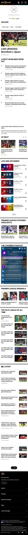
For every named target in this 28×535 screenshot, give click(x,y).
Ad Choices (16, 521)
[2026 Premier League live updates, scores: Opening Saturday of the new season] (23, 424)
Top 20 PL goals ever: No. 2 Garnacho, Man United (7, 333)
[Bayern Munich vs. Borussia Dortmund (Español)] (7, 207)
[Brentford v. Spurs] (7, 183)
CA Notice (14, 522)
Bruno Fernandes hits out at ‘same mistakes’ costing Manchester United (15, 103)
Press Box (11, 521)
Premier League (5, 27)
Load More (14, 467)
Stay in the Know (5, 477)
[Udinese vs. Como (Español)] (7, 175)
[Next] (26, 137)
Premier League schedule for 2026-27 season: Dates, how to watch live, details (15, 88)
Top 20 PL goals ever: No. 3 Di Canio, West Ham (7, 341)
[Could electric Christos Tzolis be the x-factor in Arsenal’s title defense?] (23, 436)
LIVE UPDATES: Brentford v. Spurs (11, 50)
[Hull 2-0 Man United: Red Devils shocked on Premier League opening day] (23, 379)
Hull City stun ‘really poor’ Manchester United (8, 372)
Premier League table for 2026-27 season (14, 96)
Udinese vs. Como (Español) (18, 174)
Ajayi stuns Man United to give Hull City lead (8, 391)
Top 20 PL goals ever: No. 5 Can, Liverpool (7, 356)
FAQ (18, 520)
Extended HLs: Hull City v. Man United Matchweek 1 (8, 404)
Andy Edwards (4, 383)
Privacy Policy (22, 521)
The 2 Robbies (18, 27)
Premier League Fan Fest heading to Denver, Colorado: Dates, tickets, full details (15, 74)
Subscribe (4, 482)
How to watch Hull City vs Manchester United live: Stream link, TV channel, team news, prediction (8, 412)
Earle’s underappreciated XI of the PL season (9, 303)
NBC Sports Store (4, 521)
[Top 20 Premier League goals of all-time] (21, 318)
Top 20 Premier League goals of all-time (6, 317)
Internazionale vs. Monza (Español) (20, 166)
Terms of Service (20, 522)
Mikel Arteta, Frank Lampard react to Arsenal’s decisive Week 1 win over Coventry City (9, 455)
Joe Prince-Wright (9, 69)
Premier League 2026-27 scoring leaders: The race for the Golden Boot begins (15, 81)
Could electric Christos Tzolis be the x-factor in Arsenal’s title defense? (9, 436)
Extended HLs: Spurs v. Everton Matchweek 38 (7, 236)
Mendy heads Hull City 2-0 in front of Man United (9, 397)
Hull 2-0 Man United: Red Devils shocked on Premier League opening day (8, 379)
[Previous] (23, 137)
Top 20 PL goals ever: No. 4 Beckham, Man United (7, 349)
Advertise (3, 520)
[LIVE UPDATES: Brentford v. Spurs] (14, 39)
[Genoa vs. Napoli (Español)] (7, 199)
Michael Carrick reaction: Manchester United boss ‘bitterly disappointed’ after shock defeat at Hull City (15, 66)
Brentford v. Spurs (18, 181)
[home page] (6, 2)
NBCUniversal (9, 524)
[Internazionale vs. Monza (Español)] (7, 167)
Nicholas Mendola (5, 54)
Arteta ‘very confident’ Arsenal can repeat (7, 448)
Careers (7, 520)
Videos (11, 27)
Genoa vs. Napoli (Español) (20, 197)
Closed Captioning (13, 520)
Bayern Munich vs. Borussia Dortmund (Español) (18, 206)
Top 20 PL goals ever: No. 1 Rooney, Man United (7, 325)
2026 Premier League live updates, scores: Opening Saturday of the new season (9, 424)
